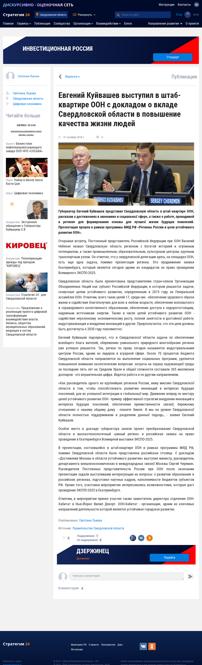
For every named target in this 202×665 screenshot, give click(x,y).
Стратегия (16, 14)
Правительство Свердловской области (98, 528)
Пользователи (108, 644)
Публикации (42, 23)
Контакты (184, 4)
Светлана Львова (28, 76)
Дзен (120, 644)
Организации (82, 23)
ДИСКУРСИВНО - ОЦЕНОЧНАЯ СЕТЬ (38, 4)
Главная (8, 23)
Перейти (169, 557)
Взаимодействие (107, 23)
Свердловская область (53, 14)
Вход (179, 14)
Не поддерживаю (87, 540)
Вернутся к (72, 76)
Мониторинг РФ (78, 644)
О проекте (192, 23)
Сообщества (62, 23)
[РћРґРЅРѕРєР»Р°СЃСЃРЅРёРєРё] (152, 646)
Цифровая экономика (27, 104)
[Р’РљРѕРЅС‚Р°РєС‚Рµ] (144, 646)
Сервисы (23, 23)
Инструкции (166, 4)
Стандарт (173, 57)
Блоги (128, 23)
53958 (196, 14)
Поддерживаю (85, 535)
